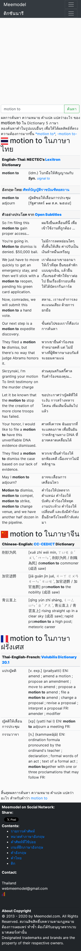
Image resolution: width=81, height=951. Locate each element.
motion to (39, 798)
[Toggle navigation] (71, 4)
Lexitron (52, 159)
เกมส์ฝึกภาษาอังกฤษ (27, 847)
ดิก (13, 863)
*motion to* (45, 133)
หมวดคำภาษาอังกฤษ (28, 836)
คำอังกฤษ (18, 852)
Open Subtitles (48, 214)
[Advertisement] (40, 60)
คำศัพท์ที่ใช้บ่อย (23, 842)
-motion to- (67, 133)
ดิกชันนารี (14, 13)
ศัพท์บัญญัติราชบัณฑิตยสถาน (46, 189)
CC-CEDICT (44, 544)
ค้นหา (71, 109)
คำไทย (16, 858)
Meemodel (15, 4)
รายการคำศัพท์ (23, 831)
